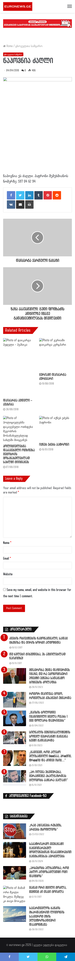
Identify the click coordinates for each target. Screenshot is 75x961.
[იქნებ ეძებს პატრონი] (55, 428)
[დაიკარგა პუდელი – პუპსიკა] (19, 367)
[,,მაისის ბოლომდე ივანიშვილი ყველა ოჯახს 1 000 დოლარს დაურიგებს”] (14, 718)
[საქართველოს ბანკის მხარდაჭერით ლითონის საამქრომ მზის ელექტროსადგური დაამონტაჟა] (14, 914)
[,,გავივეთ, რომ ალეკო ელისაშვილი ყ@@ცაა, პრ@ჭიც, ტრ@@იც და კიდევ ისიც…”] (14, 758)
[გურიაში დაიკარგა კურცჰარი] (55, 354)
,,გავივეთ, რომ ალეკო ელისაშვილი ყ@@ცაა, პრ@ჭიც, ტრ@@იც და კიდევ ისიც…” (50, 756)
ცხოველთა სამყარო (28, 46)
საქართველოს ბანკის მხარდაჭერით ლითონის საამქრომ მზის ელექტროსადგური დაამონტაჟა (46, 916)
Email (7, 558)
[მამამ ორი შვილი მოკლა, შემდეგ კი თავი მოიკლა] (14, 894)
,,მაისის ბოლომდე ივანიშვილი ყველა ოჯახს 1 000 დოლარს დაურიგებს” (48, 716)
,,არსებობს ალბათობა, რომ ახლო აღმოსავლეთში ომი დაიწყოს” (49, 872)
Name (7, 542)
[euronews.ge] (17, 6)
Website (7, 574)
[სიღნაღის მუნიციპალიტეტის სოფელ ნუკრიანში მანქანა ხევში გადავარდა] (14, 738)
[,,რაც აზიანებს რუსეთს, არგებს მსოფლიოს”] (14, 831)
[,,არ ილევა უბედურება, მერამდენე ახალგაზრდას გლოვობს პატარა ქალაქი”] (14, 778)
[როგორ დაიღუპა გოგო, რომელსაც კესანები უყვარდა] (14, 700)
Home (9, 46)
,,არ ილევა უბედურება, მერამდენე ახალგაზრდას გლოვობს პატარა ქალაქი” (48, 776)
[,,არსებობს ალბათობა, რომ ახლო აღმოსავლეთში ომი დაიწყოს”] (14, 873)
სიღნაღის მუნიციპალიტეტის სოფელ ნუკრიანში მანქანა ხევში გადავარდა (49, 736)
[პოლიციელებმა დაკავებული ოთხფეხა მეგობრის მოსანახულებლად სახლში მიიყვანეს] (19, 429)
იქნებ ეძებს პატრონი (54, 444)
